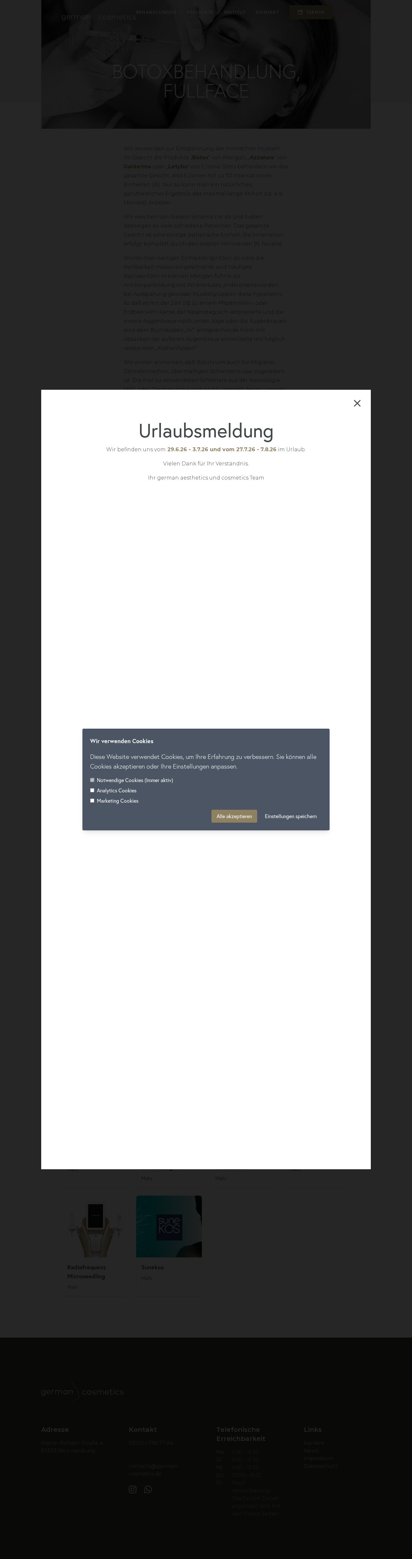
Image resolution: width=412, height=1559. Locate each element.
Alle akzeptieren (234, 816)
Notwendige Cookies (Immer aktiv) (135, 780)
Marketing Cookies (117, 801)
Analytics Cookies (116, 790)
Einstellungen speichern (291, 816)
